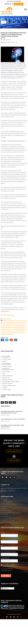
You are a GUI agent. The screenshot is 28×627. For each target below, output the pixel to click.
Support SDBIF (6, 389)
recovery (12, 329)
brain (16, 320)
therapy (10, 332)
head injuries (4, 327)
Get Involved (6, 363)
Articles (9, 318)
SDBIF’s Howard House (9, 385)
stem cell (13, 331)
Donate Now (19, 4)
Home (4, 22)
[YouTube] (13, 4)
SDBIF (8, 331)
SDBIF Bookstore (7, 379)
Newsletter (6, 377)
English (6, 588)
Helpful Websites (7, 375)
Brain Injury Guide (8, 369)
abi (3, 320)
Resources (5, 368)
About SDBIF (6, 356)
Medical (4, 318)
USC (12, 334)
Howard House (7, 366)
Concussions (6, 371)
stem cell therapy (20, 331)
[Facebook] (6, 4)
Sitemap (4, 387)
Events (4, 361)
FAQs (3, 373)
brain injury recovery (21, 322)
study (6, 332)
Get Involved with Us (14, 451)
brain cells (21, 320)
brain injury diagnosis (9, 322)
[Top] (21, 617)
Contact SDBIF (6, 359)
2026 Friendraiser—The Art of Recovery (13, 419)
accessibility (6, 357)
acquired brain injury (10, 320)
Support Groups (7, 383)
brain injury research (6, 324)
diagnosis (22, 325)
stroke (2, 332)
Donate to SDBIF (14, 460)
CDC (13, 324)
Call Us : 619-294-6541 (15, 1)
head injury (10, 327)
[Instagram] (8, 4)
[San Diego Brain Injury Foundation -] (7, 11)
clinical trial (16, 325)
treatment (15, 332)
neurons (8, 329)
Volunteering (6, 364)
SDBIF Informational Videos (11, 381)
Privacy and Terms (8, 520)
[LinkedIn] (10, 4)
